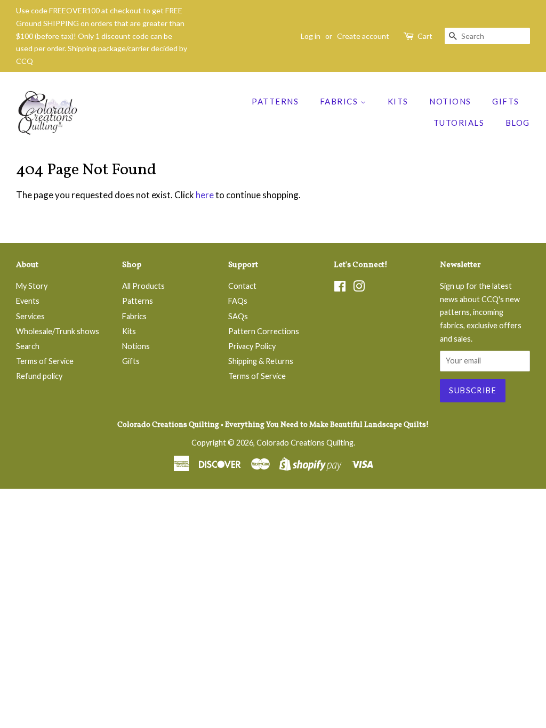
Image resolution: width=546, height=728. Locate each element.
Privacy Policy (252, 346)
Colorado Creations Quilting (305, 442)
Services (30, 316)
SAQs (238, 316)
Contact (242, 285)
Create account (363, 36)
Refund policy (39, 376)
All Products (143, 285)
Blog (517, 122)
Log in (310, 36)
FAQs (237, 300)
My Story (31, 285)
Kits (398, 101)
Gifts (505, 101)
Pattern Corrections (263, 331)
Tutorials (459, 122)
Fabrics (340, 101)
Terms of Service (45, 361)
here (205, 194)
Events (27, 300)
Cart (424, 36)
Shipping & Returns (260, 361)
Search (27, 346)
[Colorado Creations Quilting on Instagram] (359, 288)
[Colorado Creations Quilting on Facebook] (340, 288)
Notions (450, 101)
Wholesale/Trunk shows (57, 331)
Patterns (275, 101)
